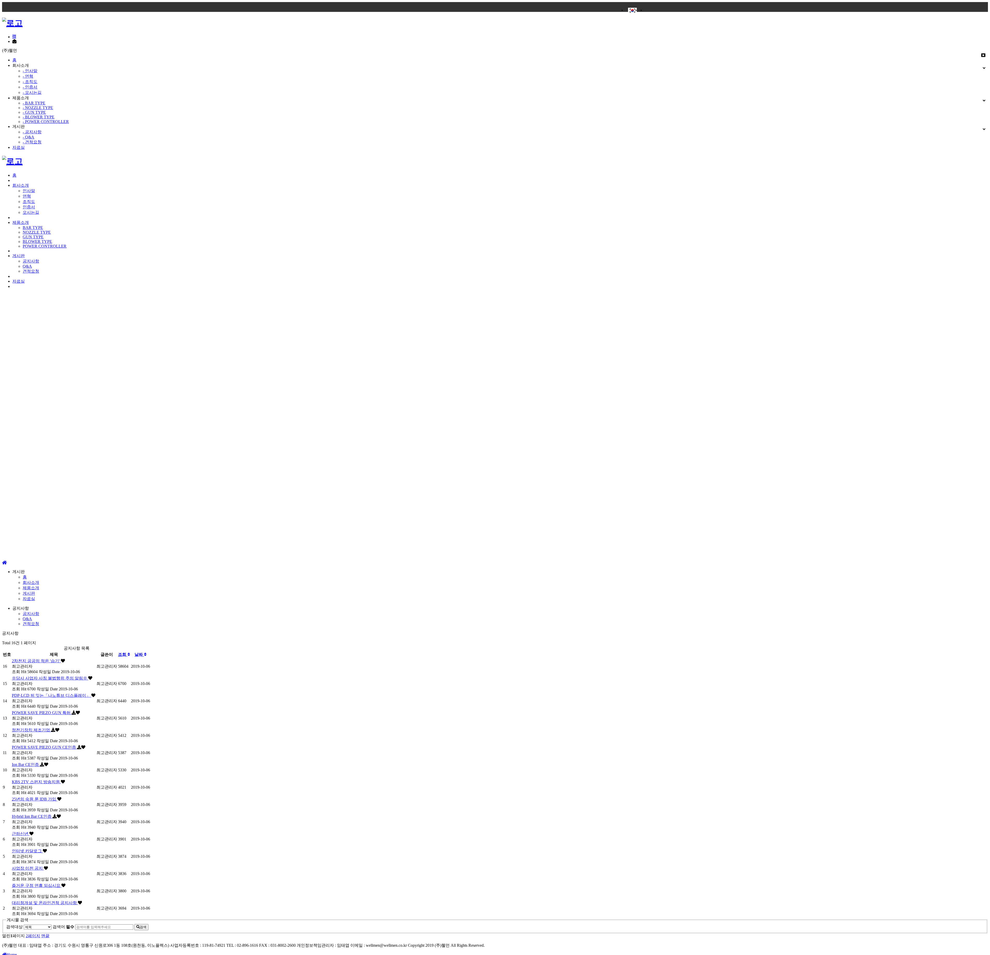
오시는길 (31, 212)
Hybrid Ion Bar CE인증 (32, 816)
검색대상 (14, 927)
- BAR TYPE (34, 103)
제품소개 (20, 222)
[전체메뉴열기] (14, 37)
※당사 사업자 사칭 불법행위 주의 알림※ (50, 678)
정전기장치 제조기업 (31, 730)
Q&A (27, 266)
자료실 (18, 147)
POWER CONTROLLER (45, 246)
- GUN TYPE (34, 112)
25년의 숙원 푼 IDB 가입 (34, 799)
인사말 (29, 191)
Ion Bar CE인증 (26, 764)
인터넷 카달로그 (27, 851)
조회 (122, 654)
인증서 (29, 207)
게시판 (18, 256)
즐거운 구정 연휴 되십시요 (36, 885)
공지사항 (31, 261)
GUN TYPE (33, 237)
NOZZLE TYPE (37, 232)
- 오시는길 (32, 92)
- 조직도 (30, 81)
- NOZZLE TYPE (38, 107)
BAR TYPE (33, 227)
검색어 (63, 927)
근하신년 (20, 833)
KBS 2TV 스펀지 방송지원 (36, 782)
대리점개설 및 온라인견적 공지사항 (45, 903)
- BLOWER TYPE (38, 117)
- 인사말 (30, 71)
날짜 (139, 654)
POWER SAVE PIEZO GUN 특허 (42, 713)
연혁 (27, 196)
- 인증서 (30, 87)
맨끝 (45, 936)
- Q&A (28, 137)
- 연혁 (28, 76)
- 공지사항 (32, 132)
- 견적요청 (32, 142)
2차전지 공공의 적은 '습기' (36, 661)
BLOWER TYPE (37, 241)
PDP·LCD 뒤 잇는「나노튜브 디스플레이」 (51, 695)
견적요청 (31, 271)
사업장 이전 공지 (28, 868)
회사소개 (20, 185)
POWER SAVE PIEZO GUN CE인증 (44, 747)
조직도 (29, 201)
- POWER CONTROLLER (46, 121)
